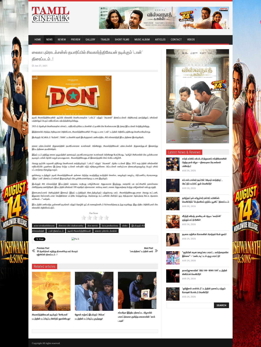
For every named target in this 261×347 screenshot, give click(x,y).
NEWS (49, 39)
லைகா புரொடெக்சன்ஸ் (106, 231)
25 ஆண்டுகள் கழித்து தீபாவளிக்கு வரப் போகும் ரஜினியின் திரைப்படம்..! (57, 251)
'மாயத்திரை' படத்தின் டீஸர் (141, 250)
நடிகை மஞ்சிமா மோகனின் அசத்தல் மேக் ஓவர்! (204, 234)
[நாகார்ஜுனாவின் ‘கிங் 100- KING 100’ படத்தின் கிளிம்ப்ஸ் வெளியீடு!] (173, 276)
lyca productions (110, 225)
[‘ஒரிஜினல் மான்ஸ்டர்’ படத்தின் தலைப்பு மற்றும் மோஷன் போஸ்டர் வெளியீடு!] (173, 294)
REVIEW (62, 39)
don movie (93, 225)
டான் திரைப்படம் (56, 231)
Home (38, 39)
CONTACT (176, 39)
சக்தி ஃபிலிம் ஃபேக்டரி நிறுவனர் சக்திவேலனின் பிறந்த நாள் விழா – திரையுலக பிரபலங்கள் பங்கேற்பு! (204, 162)
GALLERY (90, 39)
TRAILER (105, 39)
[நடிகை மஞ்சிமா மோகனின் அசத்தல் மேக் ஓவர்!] (173, 239)
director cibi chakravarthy (71, 225)
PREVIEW (75, 39)
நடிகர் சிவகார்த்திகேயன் (79, 231)
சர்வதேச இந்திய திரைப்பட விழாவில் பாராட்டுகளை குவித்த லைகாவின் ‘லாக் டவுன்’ (136, 316)
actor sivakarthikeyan (44, 225)
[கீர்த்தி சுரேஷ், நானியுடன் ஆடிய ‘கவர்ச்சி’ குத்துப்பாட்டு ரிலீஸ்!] (173, 221)
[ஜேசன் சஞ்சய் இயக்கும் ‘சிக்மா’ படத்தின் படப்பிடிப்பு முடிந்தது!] (95, 291)
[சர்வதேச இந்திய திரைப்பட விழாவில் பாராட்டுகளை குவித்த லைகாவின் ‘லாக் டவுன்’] (138, 290)
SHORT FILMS (122, 39)
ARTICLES (160, 39)
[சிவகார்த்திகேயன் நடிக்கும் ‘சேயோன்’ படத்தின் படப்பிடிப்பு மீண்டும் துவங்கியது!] (52, 291)
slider (124, 225)
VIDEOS (191, 39)
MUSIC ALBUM (142, 39)
